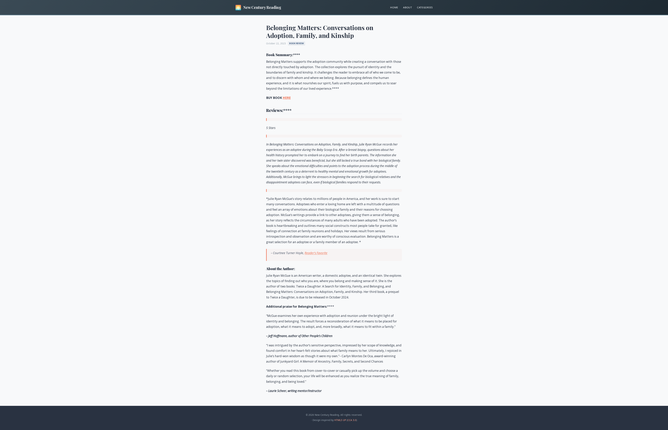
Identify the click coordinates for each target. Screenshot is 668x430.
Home (394, 7)
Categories (425, 7)
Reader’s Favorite (316, 253)
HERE (287, 98)
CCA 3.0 (351, 420)
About (407, 7)
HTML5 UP (340, 420)
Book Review (296, 43)
